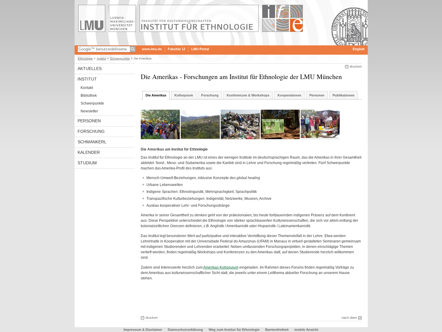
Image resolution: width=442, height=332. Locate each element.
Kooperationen (289, 95)
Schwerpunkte (120, 58)
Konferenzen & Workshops (248, 95)
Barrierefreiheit (277, 329)
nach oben (349, 317)
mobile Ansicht (306, 329)
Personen (89, 120)
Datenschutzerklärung (185, 329)
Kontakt (87, 88)
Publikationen (344, 95)
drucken (356, 66)
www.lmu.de (152, 49)
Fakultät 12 (176, 49)
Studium (87, 162)
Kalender (89, 152)
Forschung (91, 131)
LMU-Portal (200, 49)
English (359, 49)
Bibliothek (89, 95)
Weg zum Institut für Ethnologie (234, 329)
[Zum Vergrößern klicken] (200, 124)
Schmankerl (92, 141)
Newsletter (89, 111)
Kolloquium (183, 95)
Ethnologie (85, 58)
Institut (101, 58)
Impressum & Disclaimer (143, 329)
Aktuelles (90, 68)
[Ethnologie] (221, 43)
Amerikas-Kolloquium (220, 267)
